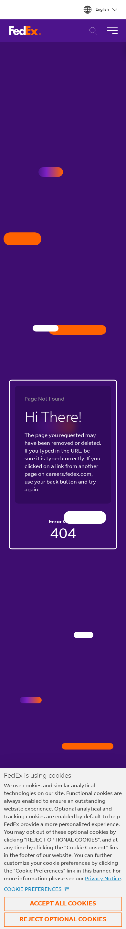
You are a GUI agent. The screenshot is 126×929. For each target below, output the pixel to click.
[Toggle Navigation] (112, 30)
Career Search (91, 31)
